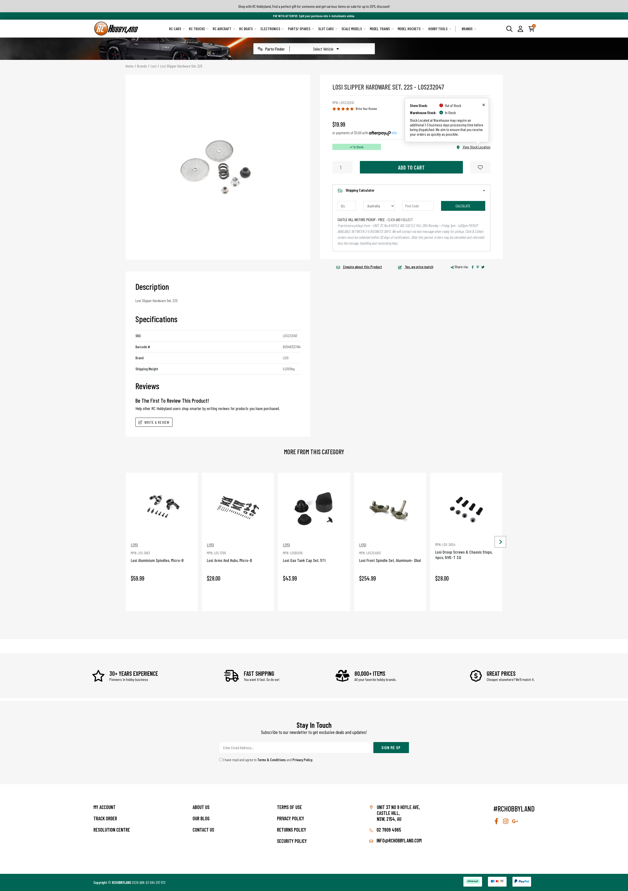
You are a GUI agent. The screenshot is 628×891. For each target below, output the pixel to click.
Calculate (463, 205)
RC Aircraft (222, 28)
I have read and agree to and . (267, 759)
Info (394, 132)
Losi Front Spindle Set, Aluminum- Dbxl (390, 552)
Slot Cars (326, 28)
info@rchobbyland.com (399, 840)
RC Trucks (197, 28)
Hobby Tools (437, 28)
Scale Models (351, 28)
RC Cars (175, 28)
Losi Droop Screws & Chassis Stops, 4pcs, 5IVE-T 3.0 (463, 551)
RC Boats (246, 28)
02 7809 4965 (388, 830)
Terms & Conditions (271, 759)
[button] (520, 28)
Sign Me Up (391, 747)
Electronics (270, 28)
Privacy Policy (302, 759)
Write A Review (157, 422)
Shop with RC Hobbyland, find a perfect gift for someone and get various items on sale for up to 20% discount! (314, 6)
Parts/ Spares (299, 28)
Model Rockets (409, 28)
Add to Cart (411, 167)
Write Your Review (366, 108)
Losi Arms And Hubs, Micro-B (229, 552)
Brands (467, 28)
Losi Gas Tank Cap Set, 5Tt (304, 552)
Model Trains (380, 28)
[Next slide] (500, 542)
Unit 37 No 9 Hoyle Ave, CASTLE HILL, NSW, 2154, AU (398, 813)
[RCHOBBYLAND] (116, 28)
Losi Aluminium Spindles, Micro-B (157, 552)
